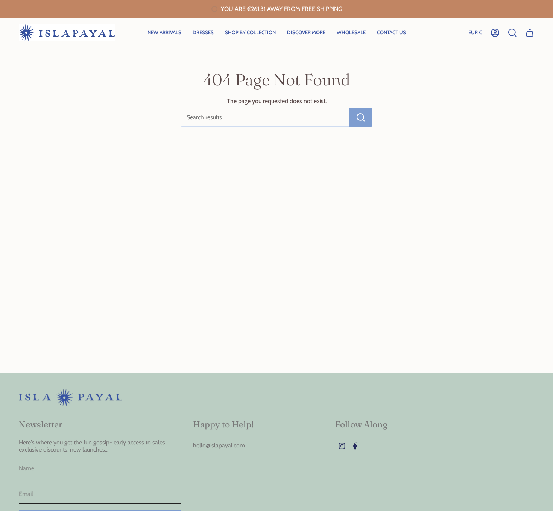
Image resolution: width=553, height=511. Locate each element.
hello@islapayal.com (219, 445)
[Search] (360, 117)
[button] (250, 32)
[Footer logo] (70, 397)
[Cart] (529, 32)
